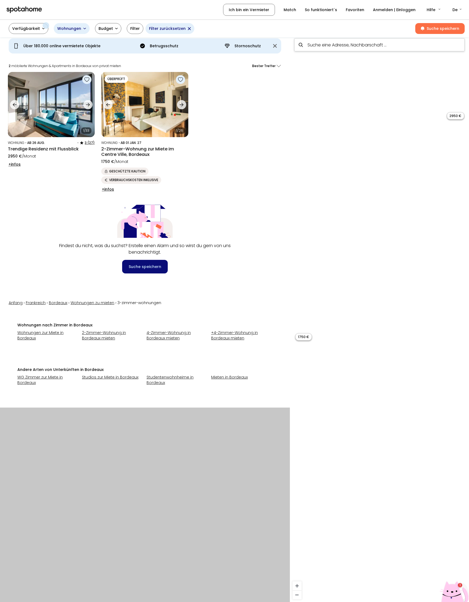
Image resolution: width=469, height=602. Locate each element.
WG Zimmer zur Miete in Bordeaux (40, 379)
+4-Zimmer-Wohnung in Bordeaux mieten (234, 335)
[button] (434, 10)
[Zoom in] (297, 585)
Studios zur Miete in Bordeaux (110, 377)
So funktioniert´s (321, 9)
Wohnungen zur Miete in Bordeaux (40, 335)
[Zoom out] (297, 594)
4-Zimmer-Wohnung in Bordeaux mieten (169, 335)
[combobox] (379, 44)
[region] (379, 318)
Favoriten (355, 9)
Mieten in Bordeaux (229, 377)
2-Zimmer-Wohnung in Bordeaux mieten (104, 335)
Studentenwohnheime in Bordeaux (170, 379)
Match (290, 9)
